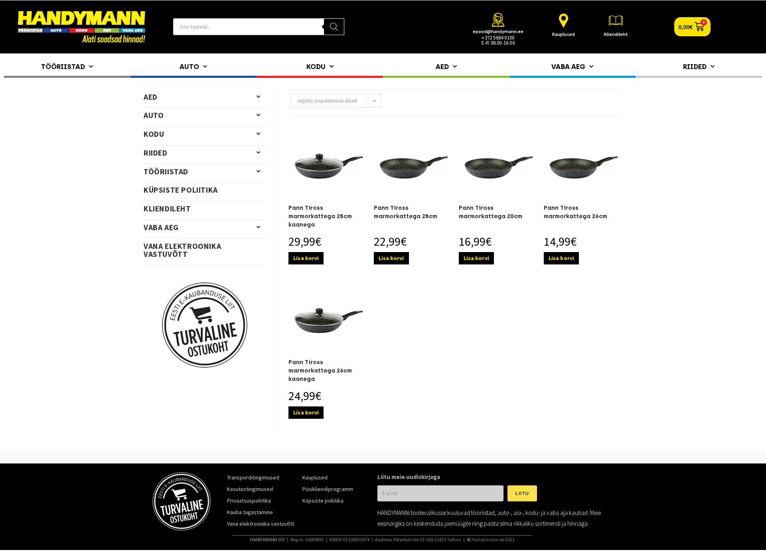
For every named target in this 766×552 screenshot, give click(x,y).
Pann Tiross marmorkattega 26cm (575, 212)
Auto (189, 67)
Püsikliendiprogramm (327, 489)
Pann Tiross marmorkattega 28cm (405, 212)
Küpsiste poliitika (181, 190)
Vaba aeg (568, 67)
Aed (442, 67)
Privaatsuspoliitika (249, 500)
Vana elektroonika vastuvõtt (182, 250)
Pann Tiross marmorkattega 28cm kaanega (320, 216)
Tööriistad (63, 67)
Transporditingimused (253, 477)
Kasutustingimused (250, 489)
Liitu (522, 493)
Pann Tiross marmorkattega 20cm (490, 212)
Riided (695, 67)
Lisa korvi (306, 258)
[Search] (334, 27)
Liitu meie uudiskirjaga (408, 477)
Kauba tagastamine (250, 512)
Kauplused (563, 34)
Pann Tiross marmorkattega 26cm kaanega (320, 370)
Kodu (316, 67)
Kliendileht (616, 34)
